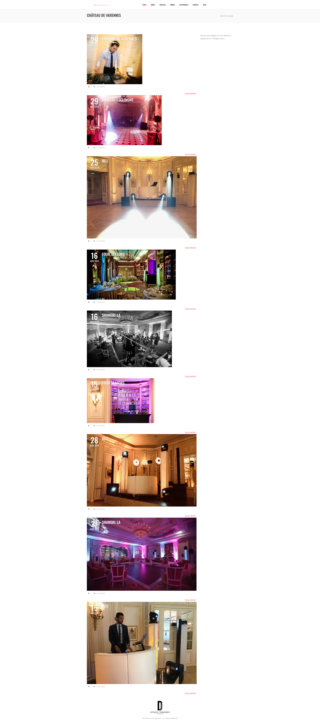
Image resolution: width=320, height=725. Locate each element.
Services (163, 4)
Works (172, 4)
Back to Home (226, 16)
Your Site (157, 718)
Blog (204, 4)
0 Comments (100, 87)
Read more (190, 94)
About (153, 4)
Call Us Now (308, 4)
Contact (195, 4)
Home (144, 4)
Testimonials (183, 4)
